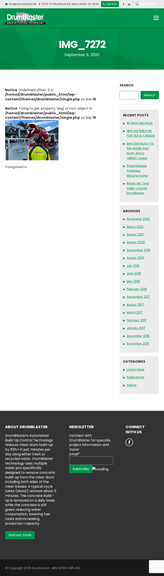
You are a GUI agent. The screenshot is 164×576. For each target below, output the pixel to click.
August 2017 (135, 305)
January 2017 (136, 328)
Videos (131, 385)
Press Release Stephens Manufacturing (137, 171)
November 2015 (138, 344)
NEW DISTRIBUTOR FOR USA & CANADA (141, 133)
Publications (135, 377)
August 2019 (135, 258)
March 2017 (135, 312)
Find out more (20, 535)
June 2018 (134, 274)
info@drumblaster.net (22, 4)
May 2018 (133, 281)
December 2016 (138, 336)
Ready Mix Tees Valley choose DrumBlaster (138, 188)
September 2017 (138, 297)
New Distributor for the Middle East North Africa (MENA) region (140, 151)
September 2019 (138, 250)
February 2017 (137, 320)
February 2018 (137, 289)
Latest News (135, 370)
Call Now (111, 4)
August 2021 (135, 235)
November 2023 (138, 219)
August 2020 (136, 242)
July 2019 (133, 266)
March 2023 (135, 227)
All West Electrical (139, 123)
